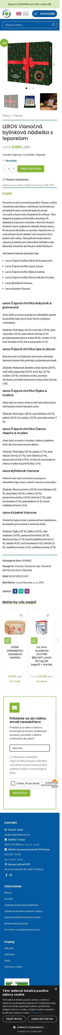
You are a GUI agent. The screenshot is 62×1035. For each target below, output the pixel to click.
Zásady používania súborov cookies (22, 917)
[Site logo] (6, 13)
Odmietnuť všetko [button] (42, 1019)
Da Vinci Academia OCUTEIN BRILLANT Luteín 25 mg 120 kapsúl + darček (41, 655)
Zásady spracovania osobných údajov (23, 911)
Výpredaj (27, 570)
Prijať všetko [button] (14, 1019)
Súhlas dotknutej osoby (16, 923)
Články (8, 892)
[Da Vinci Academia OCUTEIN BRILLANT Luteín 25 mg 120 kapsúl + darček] (41, 627)
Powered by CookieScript (29, 1031)
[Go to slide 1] (26, 88)
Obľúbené (9, 954)
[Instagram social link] (10, 874)
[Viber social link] (26, 591)
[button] (5, 64)
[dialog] (30, 1010)
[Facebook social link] (15, 591)
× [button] (56, 989)
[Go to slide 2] (30, 88)
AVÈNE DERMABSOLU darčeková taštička (15, 652)
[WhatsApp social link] (21, 591)
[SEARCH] (53, 24)
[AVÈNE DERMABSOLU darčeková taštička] (15, 627)
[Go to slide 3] (33, 88)
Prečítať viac (36, 1012)
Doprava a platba (13, 966)
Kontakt (8, 898)
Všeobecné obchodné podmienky (21, 905)
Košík (7, 960)
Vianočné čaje (32, 566)
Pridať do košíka (31, 168)
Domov (6, 115)
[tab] (7, 193)
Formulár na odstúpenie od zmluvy (22, 929)
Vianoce (18, 115)
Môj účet (9, 948)
